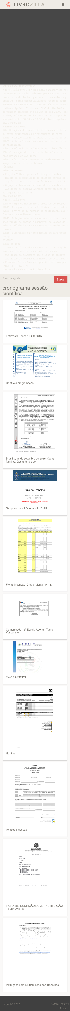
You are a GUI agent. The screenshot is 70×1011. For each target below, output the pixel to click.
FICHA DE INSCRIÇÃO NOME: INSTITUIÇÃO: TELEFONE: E (34, 907)
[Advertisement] (35, 47)
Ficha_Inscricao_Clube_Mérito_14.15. (29, 584)
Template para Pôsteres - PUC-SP (26, 508)
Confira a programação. (20, 383)
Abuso (63, 1008)
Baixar (61, 279)
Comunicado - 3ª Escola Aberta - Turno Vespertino (29, 631)
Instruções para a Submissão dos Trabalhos (32, 985)
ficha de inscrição (16, 829)
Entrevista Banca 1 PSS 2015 (24, 336)
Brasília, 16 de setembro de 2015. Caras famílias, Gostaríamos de (30, 459)
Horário (10, 753)
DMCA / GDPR (60, 1004)
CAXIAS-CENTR (16, 677)
